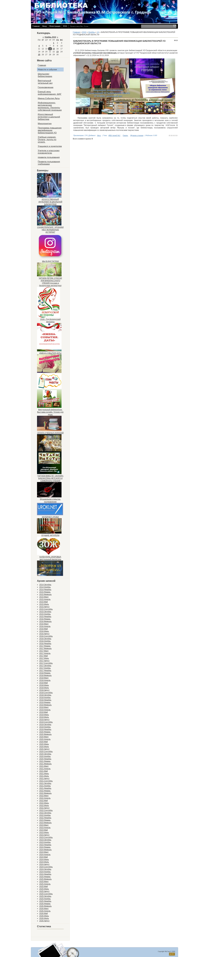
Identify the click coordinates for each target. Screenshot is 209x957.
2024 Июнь (44, 859)
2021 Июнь (44, 774)
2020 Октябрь (45, 754)
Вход (44, 26)
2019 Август (44, 720)
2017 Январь (44, 646)
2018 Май (43, 683)
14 (50, 49)
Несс (99, 135)
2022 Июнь (44, 803)
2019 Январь (44, 702)
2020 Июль (44, 747)
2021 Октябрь (45, 783)
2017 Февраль (45, 648)
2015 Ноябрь (45, 614)
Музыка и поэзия (136, 135)
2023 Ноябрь (45, 842)
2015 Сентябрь (46, 609)
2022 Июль (44, 805)
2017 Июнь (44, 658)
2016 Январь (44, 619)
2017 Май (43, 656)
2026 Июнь (44, 916)
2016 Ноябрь (45, 641)
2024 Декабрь (45, 874)
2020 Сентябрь (46, 751)
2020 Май (43, 742)
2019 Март (44, 707)
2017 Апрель (44, 653)
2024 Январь (44, 847)
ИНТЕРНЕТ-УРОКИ (50, 517)
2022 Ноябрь (45, 815)
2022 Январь (44, 791)
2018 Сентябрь (46, 693)
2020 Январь (44, 732)
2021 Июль (44, 776)
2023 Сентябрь (46, 837)
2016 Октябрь (45, 639)
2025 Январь (44, 877)
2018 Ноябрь (45, 697)
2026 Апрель (44, 911)
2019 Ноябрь (45, 727)
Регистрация (54, 26)
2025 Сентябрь (46, 894)
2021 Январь (44, 761)
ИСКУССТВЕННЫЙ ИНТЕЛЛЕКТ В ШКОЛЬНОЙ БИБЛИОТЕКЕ (50, 201)
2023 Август (44, 835)
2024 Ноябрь (45, 872)
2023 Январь (44, 820)
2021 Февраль (45, 764)
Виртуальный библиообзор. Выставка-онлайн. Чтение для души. (50, 412)
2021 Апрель (44, 769)
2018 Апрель (44, 680)
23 (57, 52)
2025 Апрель (44, 884)
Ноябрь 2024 (50, 37)
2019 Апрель (44, 710)
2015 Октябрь (45, 612)
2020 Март (44, 737)
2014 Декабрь (45, 589)
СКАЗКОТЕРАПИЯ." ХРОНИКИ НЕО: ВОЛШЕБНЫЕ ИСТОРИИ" (50, 229)
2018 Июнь (44, 685)
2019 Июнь (44, 715)
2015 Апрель (44, 599)
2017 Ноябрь (45, 668)
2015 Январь (44, 592)
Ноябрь (91, 32)
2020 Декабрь (45, 759)
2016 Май (43, 629)
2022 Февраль (45, 793)
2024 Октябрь (45, 869)
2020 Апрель (44, 739)
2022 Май (43, 800)
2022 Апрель (44, 798)
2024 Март (44, 852)
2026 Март (44, 908)
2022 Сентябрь (46, 810)
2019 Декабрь (45, 729)
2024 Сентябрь (46, 867)
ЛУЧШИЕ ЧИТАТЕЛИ (50, 535)
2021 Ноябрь (45, 786)
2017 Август (44, 661)
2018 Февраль (45, 675)
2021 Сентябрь (46, 781)
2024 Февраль (45, 850)
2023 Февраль (45, 823)
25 (39, 55)
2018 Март (44, 678)
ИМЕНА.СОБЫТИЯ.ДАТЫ (50, 353)
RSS (65, 26)
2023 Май (43, 830)
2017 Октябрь (45, 666)
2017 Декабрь (45, 670)
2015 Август (44, 607)
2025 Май (43, 886)
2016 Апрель (44, 626)
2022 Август (44, 808)
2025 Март (44, 881)
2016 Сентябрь (46, 636)
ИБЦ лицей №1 (114, 135)
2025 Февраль (45, 879)
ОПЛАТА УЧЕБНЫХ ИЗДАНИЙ (50, 433)
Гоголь (125, 135)
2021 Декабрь (45, 788)
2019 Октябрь (45, 724)
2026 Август (44, 921)
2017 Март (44, 651)
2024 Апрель (44, 854)
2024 (84, 32)
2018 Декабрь (45, 700)
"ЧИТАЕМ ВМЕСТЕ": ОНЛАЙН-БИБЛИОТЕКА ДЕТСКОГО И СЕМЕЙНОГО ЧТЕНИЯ (50, 478)
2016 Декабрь (45, 643)
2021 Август (44, 778)
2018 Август (44, 690)
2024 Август (44, 864)
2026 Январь (44, 904)
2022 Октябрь (45, 813)
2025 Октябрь (45, 896)
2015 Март (44, 597)
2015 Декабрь (45, 616)
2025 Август (44, 891)
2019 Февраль (45, 705)
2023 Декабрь (45, 845)
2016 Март (44, 624)
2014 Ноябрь (45, 587)
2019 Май (43, 712)
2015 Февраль (45, 594)
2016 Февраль (45, 621)
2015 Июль (44, 604)
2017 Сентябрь (46, 663)
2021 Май (43, 771)
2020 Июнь (44, 744)
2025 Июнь (44, 889)
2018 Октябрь (45, 695)
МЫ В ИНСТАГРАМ (50, 261)
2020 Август (44, 749)
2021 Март (44, 766)
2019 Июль (44, 717)
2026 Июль (44, 918)
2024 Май (43, 857)
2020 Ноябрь (45, 756)
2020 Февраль (45, 734)
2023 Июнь (44, 832)
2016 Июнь (44, 631)
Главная (36, 26)
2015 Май (43, 602)
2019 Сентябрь (46, 722)
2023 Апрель (44, 827)
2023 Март (44, 825)
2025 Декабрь (45, 901)
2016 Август (44, 634)
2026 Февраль (45, 906)
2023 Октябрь (45, 840)
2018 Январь (44, 673)
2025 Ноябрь (45, 899)
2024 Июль (44, 862)
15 (54, 49)
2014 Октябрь (45, 585)
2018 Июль (44, 688)
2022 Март (44, 796)
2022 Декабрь (45, 818)
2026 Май (43, 913)
